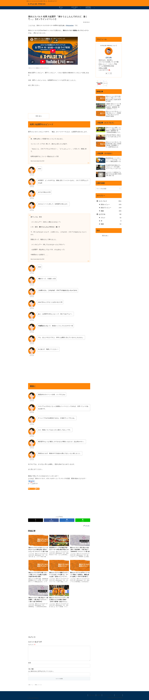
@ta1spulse (69, 25)
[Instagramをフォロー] (111, 73)
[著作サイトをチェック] (106, 73)
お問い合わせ (92, 695)
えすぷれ (109, 57)
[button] (120, 189)
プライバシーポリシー (108, 695)
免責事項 (99, 695)
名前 (29, 663)
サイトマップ (118, 695)
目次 (37, 116)
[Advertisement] (59, 100)
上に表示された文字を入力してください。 (41, 671)
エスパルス (32, 488)
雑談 (38, 488)
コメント (31, 644)
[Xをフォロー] (109, 73)
